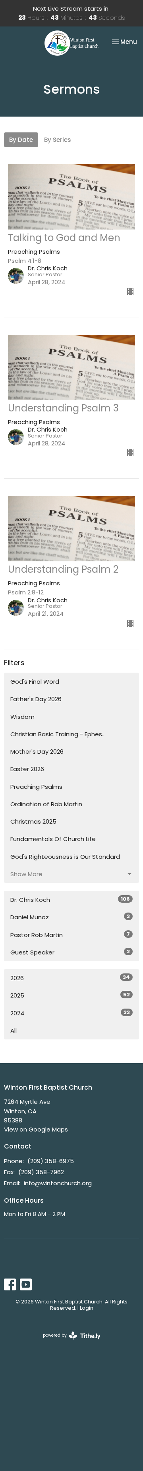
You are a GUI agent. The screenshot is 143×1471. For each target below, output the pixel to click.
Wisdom (22, 717)
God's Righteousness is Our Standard (65, 856)
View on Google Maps (36, 1129)
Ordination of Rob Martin (46, 804)
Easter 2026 (27, 769)
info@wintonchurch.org (58, 1183)
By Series (57, 140)
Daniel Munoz (70, 917)
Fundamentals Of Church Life (53, 839)
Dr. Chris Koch (70, 899)
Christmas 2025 (33, 821)
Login (86, 1308)
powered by (68, 1341)
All (13, 1030)
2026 (70, 977)
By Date (21, 140)
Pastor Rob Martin (70, 934)
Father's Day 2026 (36, 699)
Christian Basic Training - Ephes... (58, 734)
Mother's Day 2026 (37, 751)
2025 (70, 995)
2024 (70, 1013)
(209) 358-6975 (50, 1161)
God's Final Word (34, 681)
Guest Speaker (70, 952)
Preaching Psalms (36, 787)
